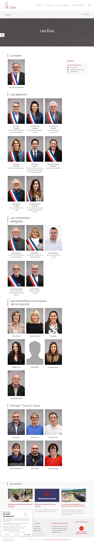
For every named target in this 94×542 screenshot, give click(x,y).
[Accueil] (83, 14)
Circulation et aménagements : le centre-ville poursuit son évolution (73, 505)
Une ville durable (63, 5)
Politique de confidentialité (62, 539)
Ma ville (39, 5)
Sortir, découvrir (79, 5)
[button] (89, 5)
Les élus (87, 14)
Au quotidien (49, 5)
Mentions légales (49, 539)
